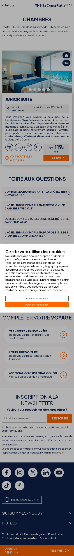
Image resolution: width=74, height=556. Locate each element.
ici (65, 289)
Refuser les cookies (37, 298)
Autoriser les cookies (37, 304)
